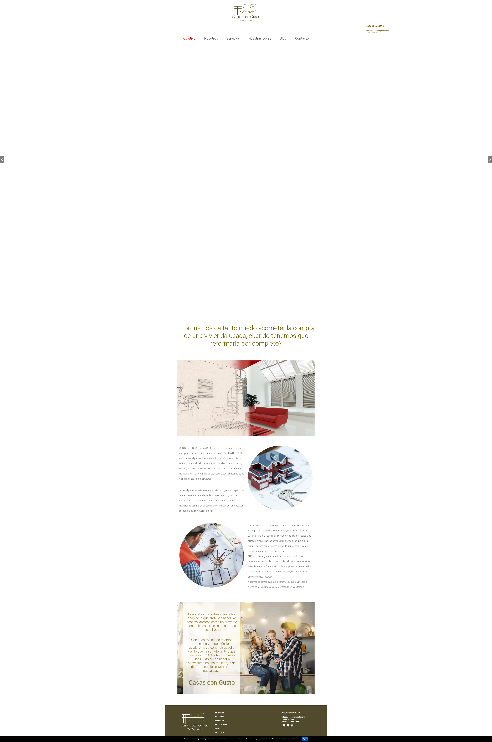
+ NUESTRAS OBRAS (221, 725)
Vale (304, 739)
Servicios (233, 38)
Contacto (302, 38)
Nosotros (211, 38)
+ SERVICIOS (219, 721)
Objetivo (189, 38)
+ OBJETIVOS (219, 713)
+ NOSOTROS (219, 717)
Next (490, 159)
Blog (283, 38)
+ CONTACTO (219, 733)
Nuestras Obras (259, 38)
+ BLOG (216, 729)
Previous (2, 159)
